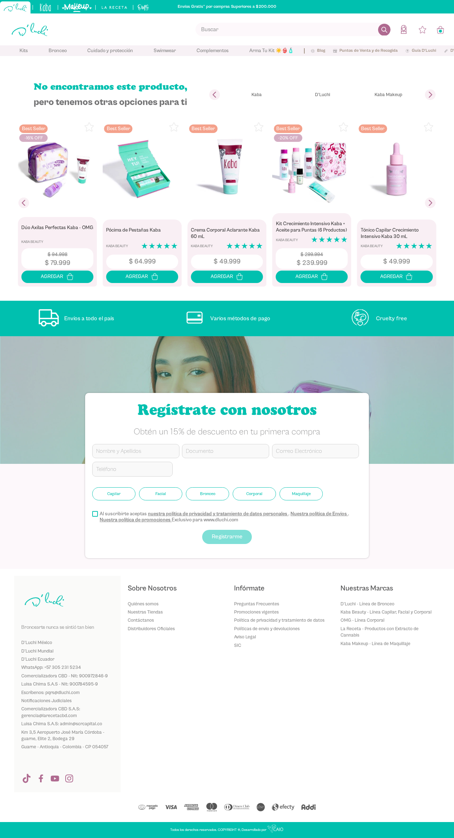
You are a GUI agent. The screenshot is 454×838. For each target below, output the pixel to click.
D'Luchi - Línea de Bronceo (367, 603)
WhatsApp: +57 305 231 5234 (51, 667)
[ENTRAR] (404, 29)
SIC (237, 645)
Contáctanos (141, 620)
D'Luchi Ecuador (37, 659)
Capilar (114, 494)
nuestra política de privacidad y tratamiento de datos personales (218, 513)
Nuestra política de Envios (319, 513)
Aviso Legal (245, 636)
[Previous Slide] (214, 94)
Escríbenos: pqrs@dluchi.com (50, 692)
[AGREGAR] (57, 277)
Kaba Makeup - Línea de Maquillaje (375, 643)
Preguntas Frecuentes (256, 603)
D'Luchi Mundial (37, 651)
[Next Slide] (430, 94)
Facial (160, 494)
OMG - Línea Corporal (362, 620)
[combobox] (293, 29)
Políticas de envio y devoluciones (267, 628)
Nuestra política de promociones (136, 519)
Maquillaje (301, 494)
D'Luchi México (36, 642)
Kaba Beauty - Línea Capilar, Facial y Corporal (386, 612)
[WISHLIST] (422, 29)
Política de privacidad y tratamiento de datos (279, 620)
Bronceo (207, 494)
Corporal (254, 494)
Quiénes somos (143, 603)
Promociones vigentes (256, 612)
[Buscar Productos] (384, 29)
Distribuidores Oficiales (151, 628)
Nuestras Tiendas (145, 612)
